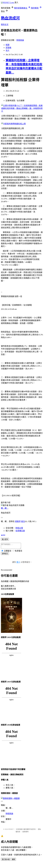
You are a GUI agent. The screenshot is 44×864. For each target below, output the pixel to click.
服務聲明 (25, 832)
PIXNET (11, 829)
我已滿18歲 (6, 859)
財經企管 (19, 528)
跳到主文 (4, 25)
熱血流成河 (10, 18)
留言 (23, 521)
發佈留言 (5, 553)
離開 (13, 859)
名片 (7, 50)
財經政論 (20, 40)
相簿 (7, 45)
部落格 (8, 48)
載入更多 (5, 539)
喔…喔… (4, 508)
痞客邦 (18, 521)
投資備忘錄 (20, 531)
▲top (3, 535)
